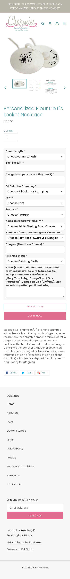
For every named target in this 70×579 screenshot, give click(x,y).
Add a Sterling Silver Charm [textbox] (24, 221)
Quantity (8, 130)
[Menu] (64, 23)
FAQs (10, 422)
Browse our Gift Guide (20, 549)
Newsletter (13, 475)
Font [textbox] (9, 197)
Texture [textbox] (12, 209)
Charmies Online (39, 567)
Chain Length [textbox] (15, 151)
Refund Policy (15, 448)
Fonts (10, 439)
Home (10, 404)
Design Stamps (16, 430)
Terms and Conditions (20, 466)
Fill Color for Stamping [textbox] (21, 186)
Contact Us (14, 484)
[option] (19, 83)
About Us (12, 413)
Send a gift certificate (19, 535)
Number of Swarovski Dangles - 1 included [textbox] (34, 232)
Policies (11, 457)
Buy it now (35, 315)
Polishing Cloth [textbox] (16, 256)
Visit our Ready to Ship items (24, 542)
